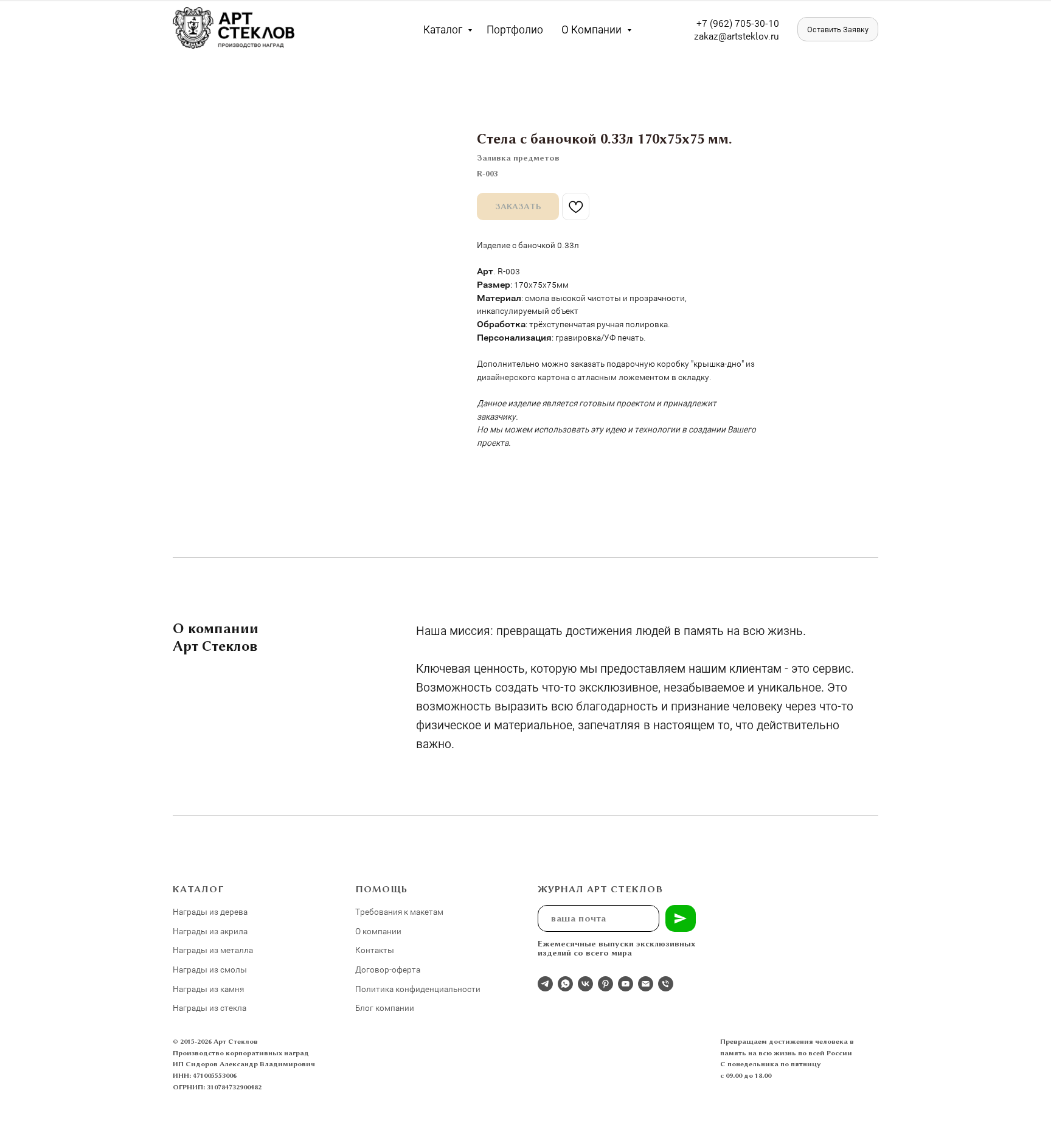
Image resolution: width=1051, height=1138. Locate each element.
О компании (592, 29)
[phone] (665, 983)
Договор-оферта (387, 969)
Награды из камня (208, 988)
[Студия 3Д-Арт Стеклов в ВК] (585, 983)
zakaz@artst (720, 35)
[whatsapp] (565, 983)
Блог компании (384, 1007)
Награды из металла (213, 950)
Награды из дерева (210, 911)
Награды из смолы (210, 969)
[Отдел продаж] (545, 983)
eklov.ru (762, 35)
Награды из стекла (209, 1007)
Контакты (374, 950)
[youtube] (625, 983)
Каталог (444, 29)
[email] (645, 983)
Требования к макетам (399, 911)
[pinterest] (605, 983)
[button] (837, 29)
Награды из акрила (210, 931)
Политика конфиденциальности (417, 988)
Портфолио (515, 29)
